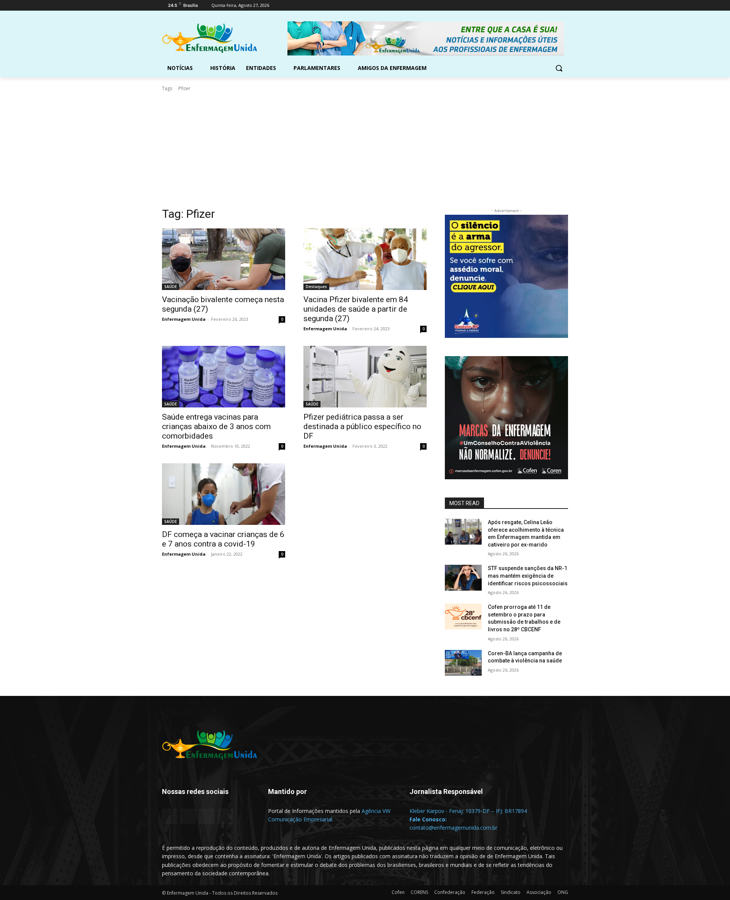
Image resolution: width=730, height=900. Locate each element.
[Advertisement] (365, 149)
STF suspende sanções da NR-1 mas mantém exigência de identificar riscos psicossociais (528, 575)
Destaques (316, 286)
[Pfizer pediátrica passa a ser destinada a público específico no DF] (365, 376)
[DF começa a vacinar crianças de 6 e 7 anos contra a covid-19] (223, 494)
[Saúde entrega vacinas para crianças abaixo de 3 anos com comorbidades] (223, 376)
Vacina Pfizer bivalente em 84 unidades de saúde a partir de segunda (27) (355, 309)
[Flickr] (188, 816)
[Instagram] (532, 5)
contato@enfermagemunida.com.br (453, 827)
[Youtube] (563, 5)
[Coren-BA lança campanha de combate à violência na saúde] (463, 663)
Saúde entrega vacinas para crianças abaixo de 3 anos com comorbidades (216, 426)
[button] (559, 68)
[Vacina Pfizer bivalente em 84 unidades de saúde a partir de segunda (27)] (365, 259)
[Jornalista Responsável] (471, 803)
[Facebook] (521, 5)
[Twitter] (542, 5)
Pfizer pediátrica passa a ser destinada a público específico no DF (362, 426)
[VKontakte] (225, 816)
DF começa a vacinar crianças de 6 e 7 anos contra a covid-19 (223, 539)
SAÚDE (170, 286)
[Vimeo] (553, 5)
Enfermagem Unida (184, 319)
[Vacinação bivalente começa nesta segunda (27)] (223, 259)
